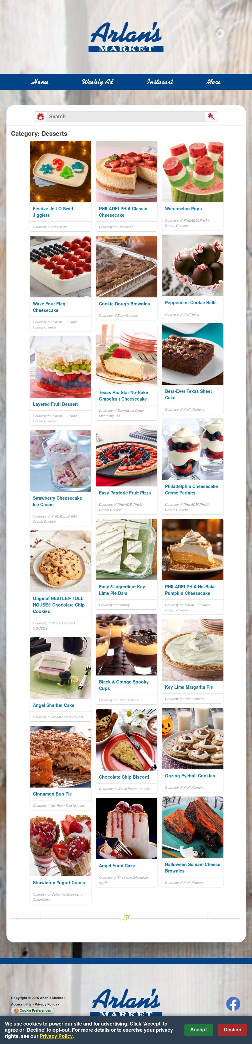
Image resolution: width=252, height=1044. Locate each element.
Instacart (160, 81)
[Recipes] (40, 116)
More (213, 81)
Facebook (233, 1004)
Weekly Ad (97, 81)
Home (40, 81)
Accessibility (21, 1004)
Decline (232, 1029)
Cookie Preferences (35, 1010)
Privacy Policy (46, 1004)
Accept (198, 1029)
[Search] (211, 116)
